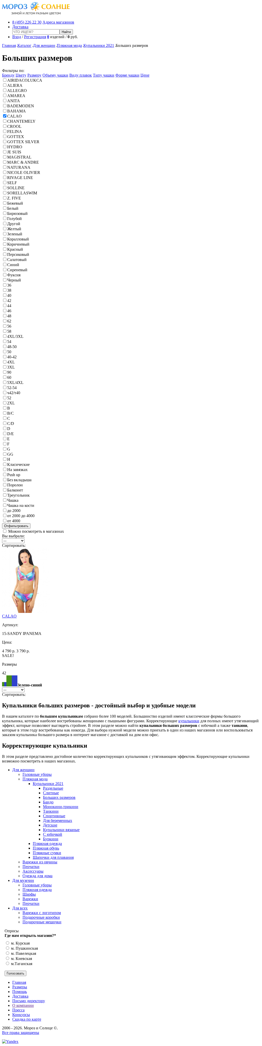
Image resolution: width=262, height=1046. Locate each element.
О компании (23, 1005)
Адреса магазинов (58, 22)
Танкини (51, 811)
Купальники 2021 (98, 45)
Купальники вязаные (61, 830)
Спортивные (54, 816)
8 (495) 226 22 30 (26, 22)
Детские (50, 825)
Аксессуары (33, 871)
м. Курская (20, 943)
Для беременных (57, 820)
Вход (16, 37)
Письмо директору (28, 1001)
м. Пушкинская (24, 948)
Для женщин (44, 45)
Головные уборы (37, 774)
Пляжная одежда (47, 843)
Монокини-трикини (60, 806)
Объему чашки (55, 75)
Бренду (8, 75)
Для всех (20, 908)
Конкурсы (21, 1014)
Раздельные (53, 788)
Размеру (34, 75)
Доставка (20, 27)
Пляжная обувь (46, 848)
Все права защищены (20, 1032)
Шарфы (29, 894)
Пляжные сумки (47, 853)
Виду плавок (80, 75)
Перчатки (31, 866)
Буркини (50, 839)
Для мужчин (23, 880)
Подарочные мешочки (42, 922)
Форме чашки (127, 75)
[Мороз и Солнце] (36, 13)
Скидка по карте (26, 1019)
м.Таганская (21, 963)
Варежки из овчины (40, 862)
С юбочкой (52, 834)
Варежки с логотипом (42, 913)
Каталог (24, 45)
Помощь (19, 991)
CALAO (9, 616)
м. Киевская (21, 958)
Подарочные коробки (41, 917)
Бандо (48, 802)
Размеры (19, 987)
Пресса (18, 1010)
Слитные (51, 793)
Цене (144, 75)
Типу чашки (103, 75)
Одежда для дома (37, 876)
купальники (188, 721)
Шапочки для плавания (53, 857)
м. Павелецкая (23, 953)
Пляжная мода (69, 45)
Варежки (30, 899)
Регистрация (35, 37)
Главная (9, 45)
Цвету (21, 75)
